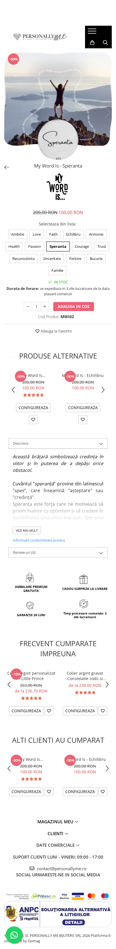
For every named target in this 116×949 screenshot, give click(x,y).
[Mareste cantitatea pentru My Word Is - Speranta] (45, 306)
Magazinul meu (55, 821)
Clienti (56, 833)
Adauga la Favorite (55, 331)
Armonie (96, 234)
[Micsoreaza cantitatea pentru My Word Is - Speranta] (28, 306)
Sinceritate (52, 258)
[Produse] (93, 33)
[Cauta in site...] (105, 42)
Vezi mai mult (27, 530)
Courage (82, 246)
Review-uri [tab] (24, 552)
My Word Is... (33, 375)
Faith (53, 234)
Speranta (58, 246)
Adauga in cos (74, 306)
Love (37, 234)
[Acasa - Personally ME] (40, 37)
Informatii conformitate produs (39, 540)
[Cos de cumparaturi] (92, 42)
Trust (101, 246)
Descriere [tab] (20, 443)
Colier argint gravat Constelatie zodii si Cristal (85, 675)
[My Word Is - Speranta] (58, 106)
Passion (34, 246)
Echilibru (73, 234)
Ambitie (17, 234)
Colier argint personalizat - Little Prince (31, 675)
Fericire (75, 258)
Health (14, 246)
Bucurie (96, 258)
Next (107, 112)
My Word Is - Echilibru (83, 375)
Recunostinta (23, 258)
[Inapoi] (4, 167)
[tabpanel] (58, 106)
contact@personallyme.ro (61, 868)
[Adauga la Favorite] (33, 419)
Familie (57, 270)
